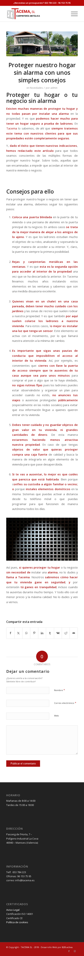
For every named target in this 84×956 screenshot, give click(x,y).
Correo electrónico (65, 703)
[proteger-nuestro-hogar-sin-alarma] (42, 43)
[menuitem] (72, 14)
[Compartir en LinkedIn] (42, 633)
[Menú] (72, 14)
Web (56, 715)
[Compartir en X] (18, 633)
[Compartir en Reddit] (66, 633)
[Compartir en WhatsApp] (26, 633)
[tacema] (34, 14)
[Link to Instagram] (75, 951)
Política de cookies (17, 922)
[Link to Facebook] (69, 951)
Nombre (59, 690)
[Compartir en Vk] (58, 633)
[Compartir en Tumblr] (50, 633)
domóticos (62, 489)
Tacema (11, 128)
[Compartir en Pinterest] (34, 633)
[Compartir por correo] (74, 633)
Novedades (36, 87)
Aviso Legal (13, 910)
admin (53, 87)
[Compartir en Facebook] (10, 633)
